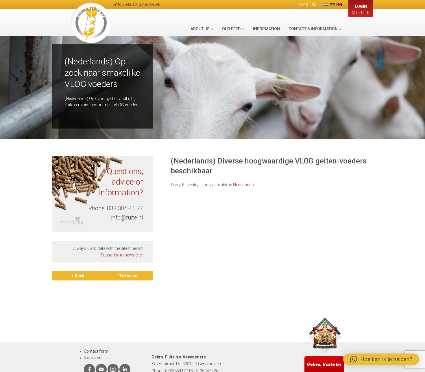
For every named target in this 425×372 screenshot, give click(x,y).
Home (302, 4)
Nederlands (243, 185)
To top (125, 276)
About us (200, 29)
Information (266, 29)
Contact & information (314, 29)
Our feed (231, 29)
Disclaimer (93, 357)
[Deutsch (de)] (332, 4)
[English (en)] (339, 4)
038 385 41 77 (125, 208)
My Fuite (360, 9)
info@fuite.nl (127, 217)
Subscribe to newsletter (122, 255)
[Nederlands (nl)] (325, 4)
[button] (381, 359)
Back (79, 276)
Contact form (96, 351)
